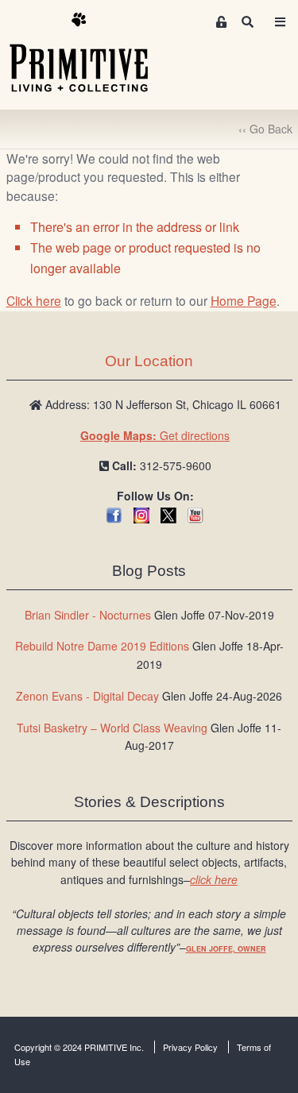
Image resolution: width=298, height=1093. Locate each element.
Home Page (244, 300)
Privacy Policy (190, 1047)
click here (214, 879)
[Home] (90, 53)
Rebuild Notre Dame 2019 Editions (102, 646)
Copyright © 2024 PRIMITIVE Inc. (79, 1047)
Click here (33, 300)
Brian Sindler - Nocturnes (88, 615)
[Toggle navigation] (280, 22)
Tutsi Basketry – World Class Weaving (112, 728)
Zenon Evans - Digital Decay (87, 696)
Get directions (155, 435)
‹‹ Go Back (265, 129)
